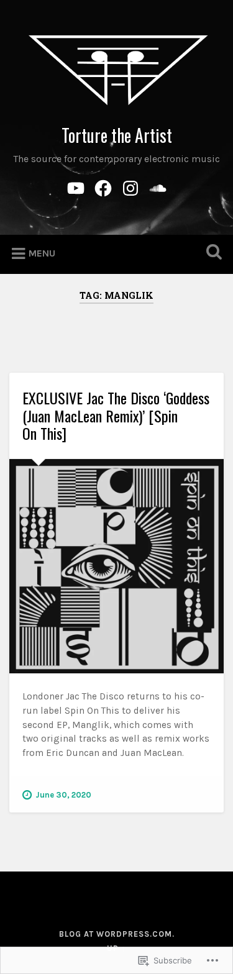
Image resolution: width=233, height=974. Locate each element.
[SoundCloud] (158, 186)
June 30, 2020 (63, 794)
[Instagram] (130, 186)
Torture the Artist (117, 135)
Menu (42, 253)
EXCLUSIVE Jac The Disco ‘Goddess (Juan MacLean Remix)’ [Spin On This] (115, 415)
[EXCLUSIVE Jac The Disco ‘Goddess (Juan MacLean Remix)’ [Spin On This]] (116, 566)
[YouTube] (76, 186)
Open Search (211, 253)
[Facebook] (103, 186)
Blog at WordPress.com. (117, 934)
